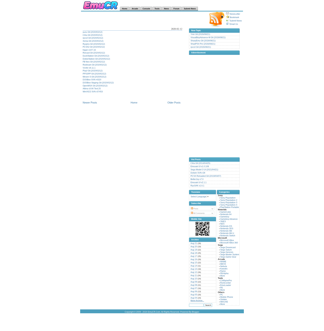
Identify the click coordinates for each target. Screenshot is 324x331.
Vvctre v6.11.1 (89, 68)
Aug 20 (194, 246)
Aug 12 (194, 272)
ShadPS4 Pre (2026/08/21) (203, 44)
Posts (195, 209)
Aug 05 (194, 295)
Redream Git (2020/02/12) (95, 65)
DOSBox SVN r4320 (92, 79)
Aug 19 (194, 250)
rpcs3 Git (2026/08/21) (201, 47)
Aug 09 (194, 282)
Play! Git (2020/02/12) (93, 71)
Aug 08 (194, 285)
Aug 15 (194, 262)
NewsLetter (235, 14)
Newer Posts (90, 102)
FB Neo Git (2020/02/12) (94, 62)
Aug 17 (194, 256)
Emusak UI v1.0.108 (200, 166)
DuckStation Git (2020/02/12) (96, 56)
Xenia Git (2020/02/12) (93, 41)
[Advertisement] (144, 19)
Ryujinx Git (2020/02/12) (94, 44)
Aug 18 (194, 253)
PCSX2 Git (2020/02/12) (94, 47)
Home (134, 102)
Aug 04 (194, 298)
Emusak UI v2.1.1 (199, 182)
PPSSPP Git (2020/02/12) (94, 74)
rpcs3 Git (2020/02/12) (93, 38)
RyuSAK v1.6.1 (197, 185)
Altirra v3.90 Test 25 (92, 88)
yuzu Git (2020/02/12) (92, 32)
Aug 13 (194, 269)
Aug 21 (194, 243)
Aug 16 (194, 259)
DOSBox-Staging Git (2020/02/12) (98, 83)
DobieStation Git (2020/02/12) (96, 59)
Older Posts (174, 102)
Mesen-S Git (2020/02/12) (94, 77)
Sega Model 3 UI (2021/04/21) (204, 169)
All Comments (199, 213)
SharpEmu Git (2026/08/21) (203, 40)
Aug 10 (194, 278)
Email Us (234, 24)
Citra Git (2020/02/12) (92, 35)
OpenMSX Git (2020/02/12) (95, 86)
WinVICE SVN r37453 (93, 91)
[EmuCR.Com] (202, 229)
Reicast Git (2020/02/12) (94, 53)
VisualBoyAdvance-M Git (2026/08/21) (208, 37)
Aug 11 (194, 275)
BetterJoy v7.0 (197, 179)
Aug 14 (194, 266)
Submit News (236, 21)
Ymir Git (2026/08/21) (200, 34)
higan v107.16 (89, 50)
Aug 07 (194, 288)
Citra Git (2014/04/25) (200, 163)
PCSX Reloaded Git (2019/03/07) (206, 176)
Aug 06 (194, 291)
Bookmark (234, 17)
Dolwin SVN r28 (198, 173)
